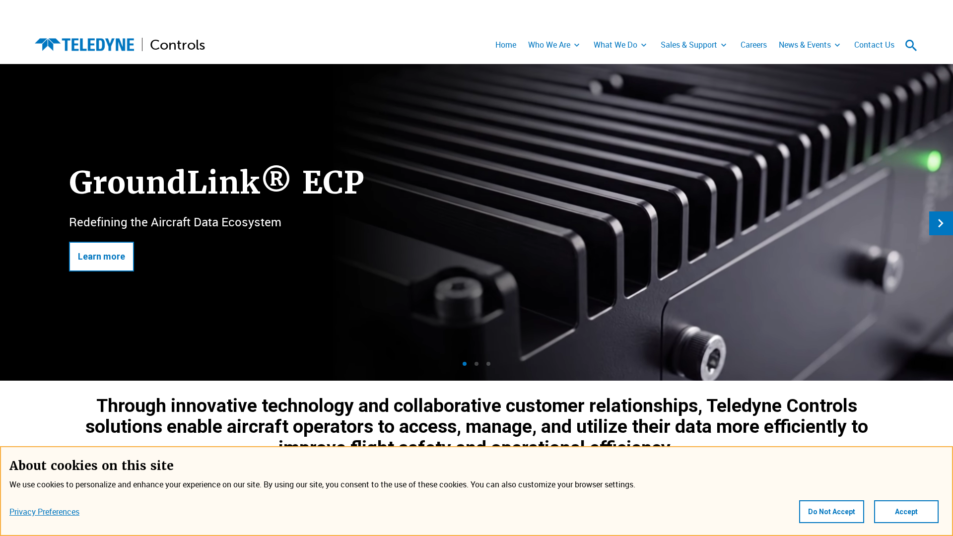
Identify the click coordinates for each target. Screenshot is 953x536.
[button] (465, 364)
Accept (906, 512)
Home (505, 44)
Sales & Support (689, 44)
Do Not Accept (831, 512)
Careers (754, 44)
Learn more (101, 256)
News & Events (805, 44)
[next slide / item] (941, 223)
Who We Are (549, 44)
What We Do (615, 44)
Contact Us (874, 44)
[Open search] (911, 45)
